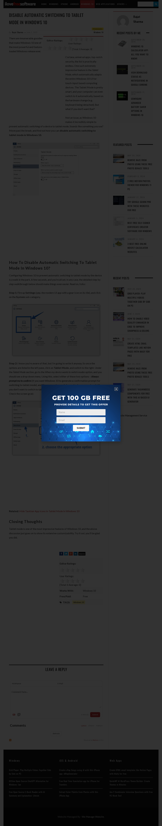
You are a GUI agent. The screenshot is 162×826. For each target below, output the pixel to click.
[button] (116, 389)
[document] (81, 413)
